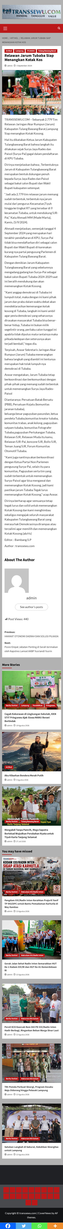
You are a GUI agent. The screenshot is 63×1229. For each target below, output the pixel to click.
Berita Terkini (11, 705)
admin (10, 65)
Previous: (31, 634)
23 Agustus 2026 (22, 911)
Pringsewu (50, 705)
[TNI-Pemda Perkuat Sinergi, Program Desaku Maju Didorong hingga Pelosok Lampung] (31, 1063)
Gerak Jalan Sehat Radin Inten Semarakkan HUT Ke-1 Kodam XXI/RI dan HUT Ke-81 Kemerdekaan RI (31, 967)
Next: (31, 647)
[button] (5, 28)
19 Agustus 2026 (22, 725)
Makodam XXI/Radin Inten (32, 892)
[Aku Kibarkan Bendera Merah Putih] (31, 751)
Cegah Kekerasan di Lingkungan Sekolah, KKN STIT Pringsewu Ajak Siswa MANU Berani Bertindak (30, 717)
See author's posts (31, 607)
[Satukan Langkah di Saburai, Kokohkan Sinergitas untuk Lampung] (31, 1123)
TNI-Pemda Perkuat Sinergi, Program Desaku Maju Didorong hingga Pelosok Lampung (29, 1088)
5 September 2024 (24, 65)
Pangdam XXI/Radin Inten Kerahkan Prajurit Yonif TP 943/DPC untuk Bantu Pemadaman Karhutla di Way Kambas (31, 904)
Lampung (19, 51)
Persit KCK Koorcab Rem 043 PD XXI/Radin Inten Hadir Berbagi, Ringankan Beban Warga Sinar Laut (32, 1028)
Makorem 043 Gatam (29, 1018)
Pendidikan (37, 705)
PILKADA (31, 51)
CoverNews (44, 1213)
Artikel (9, 51)
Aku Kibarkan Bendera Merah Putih (24, 775)
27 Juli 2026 (21, 841)
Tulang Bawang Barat (47, 51)
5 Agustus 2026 (22, 780)
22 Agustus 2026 (22, 974)
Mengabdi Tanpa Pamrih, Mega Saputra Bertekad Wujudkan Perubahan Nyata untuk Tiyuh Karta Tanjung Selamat (29, 833)
